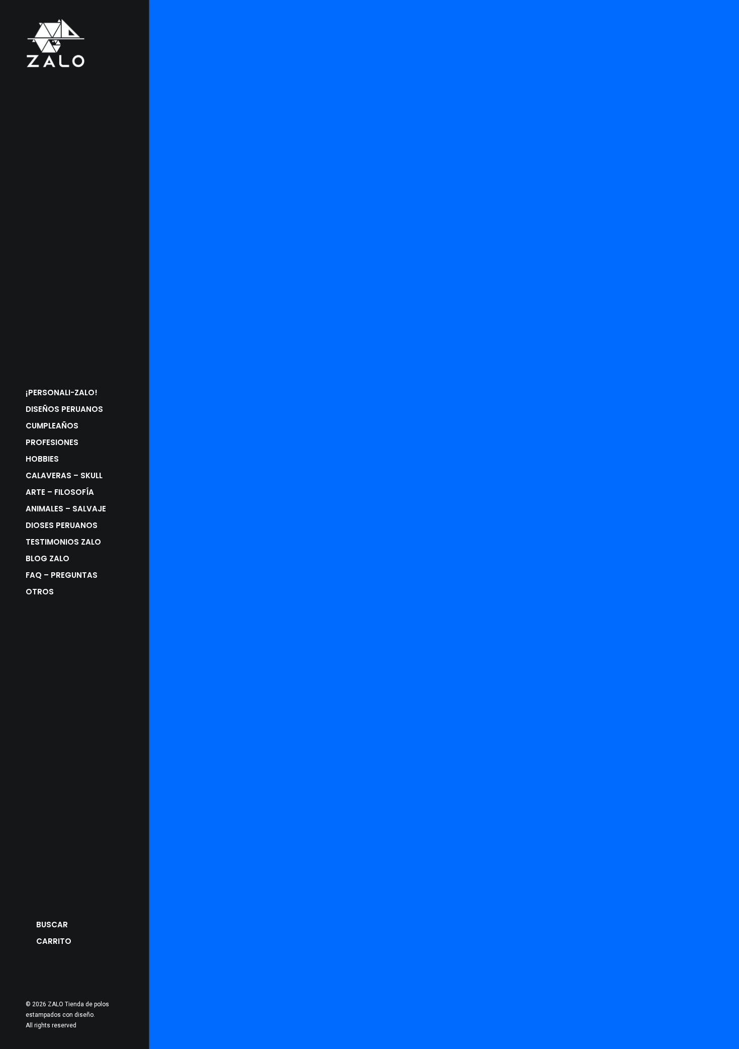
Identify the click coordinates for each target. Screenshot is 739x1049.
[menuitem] (30, 974)
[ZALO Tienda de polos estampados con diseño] (74, 43)
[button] (30, 974)
